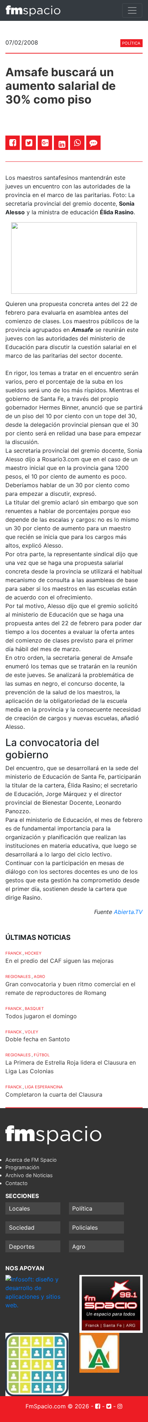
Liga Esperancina (44, 1086)
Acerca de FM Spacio (31, 1160)
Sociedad (21, 1227)
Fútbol (42, 1054)
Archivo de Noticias (29, 1175)
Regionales (18, 976)
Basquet (34, 1008)
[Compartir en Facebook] (12, 142)
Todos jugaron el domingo (41, 1016)
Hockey (33, 953)
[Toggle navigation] (132, 10)
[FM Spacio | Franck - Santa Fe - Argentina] (33, 10)
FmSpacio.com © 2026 (57, 1406)
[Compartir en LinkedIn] (62, 144)
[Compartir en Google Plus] (45, 142)
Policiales (85, 1227)
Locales (19, 1208)
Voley (31, 1031)
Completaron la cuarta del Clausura (53, 1094)
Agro (39, 976)
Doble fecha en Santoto (37, 1039)
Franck (13, 953)
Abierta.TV (128, 911)
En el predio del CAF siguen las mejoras (59, 960)
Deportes (21, 1246)
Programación (22, 1167)
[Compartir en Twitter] (29, 142)
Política (131, 43)
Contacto (16, 1183)
